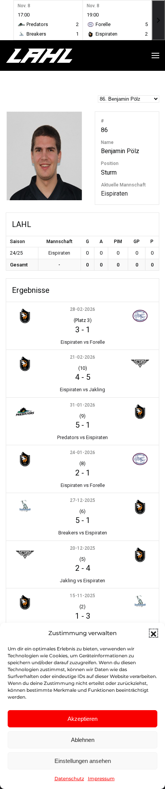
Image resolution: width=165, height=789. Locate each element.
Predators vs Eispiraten (82, 437)
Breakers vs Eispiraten (82, 533)
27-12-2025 (82, 500)
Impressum (101, 778)
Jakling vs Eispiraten (82, 580)
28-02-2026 (82, 309)
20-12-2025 (82, 548)
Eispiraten (114, 193)
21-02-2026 (82, 357)
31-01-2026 (82, 405)
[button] (153, 633)
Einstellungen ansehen (82, 761)
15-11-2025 (82, 595)
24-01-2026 (82, 452)
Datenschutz (69, 778)
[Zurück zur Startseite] (54, 55)
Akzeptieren (82, 718)
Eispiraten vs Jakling (82, 389)
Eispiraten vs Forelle (83, 342)
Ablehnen (82, 740)
